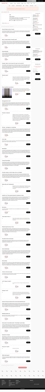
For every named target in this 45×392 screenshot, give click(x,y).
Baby (2, 384)
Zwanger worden (4, 382)
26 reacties (6, 109)
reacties (8, 23)
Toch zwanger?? (35, 21)
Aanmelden (37, 79)
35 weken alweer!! (35, 54)
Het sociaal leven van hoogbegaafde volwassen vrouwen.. (38, 51)
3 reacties (6, 213)
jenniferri (6, 308)
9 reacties (6, 36)
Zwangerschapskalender (19, 5)
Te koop (20, 17)
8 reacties (6, 48)
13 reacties (6, 204)
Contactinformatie (18, 381)
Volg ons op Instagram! (22, 367)
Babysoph (6, 233)
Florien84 (6, 167)
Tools (34, 3)
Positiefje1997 (16, 190)
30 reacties (6, 268)
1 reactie (6, 235)
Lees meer (28, 35)
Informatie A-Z (3, 381)
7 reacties (6, 157)
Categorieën (13, 5)
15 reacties (6, 145)
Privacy (17, 383)
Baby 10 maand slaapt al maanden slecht (37, 25)
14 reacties (6, 257)
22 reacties (6, 136)
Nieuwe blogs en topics (12, 382)
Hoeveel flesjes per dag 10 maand (37, 28)
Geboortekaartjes (35, 18)
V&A (23, 5)
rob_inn (5, 202)
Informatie (28, 3)
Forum (22, 3)
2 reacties (6, 245)
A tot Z (35, 5)
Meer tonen (37, 33)
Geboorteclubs (31, 5)
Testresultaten (37, 22)
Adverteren (17, 382)
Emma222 (16, 296)
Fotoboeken (27, 5)
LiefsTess (6, 58)
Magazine (11, 3)
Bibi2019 (6, 179)
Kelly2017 (6, 360)
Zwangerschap (39, 55)
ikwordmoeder (6, 255)
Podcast (15, 3)
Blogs (25, 3)
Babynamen (18, 3)
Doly (5, 143)
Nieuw (9, 5)
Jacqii (5, 155)
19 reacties (6, 331)
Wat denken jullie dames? (16, 348)
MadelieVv (6, 107)
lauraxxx (16, 285)
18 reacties (6, 362)
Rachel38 (6, 317)
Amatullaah (6, 243)
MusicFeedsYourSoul (7, 211)
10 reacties (6, 169)
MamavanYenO (17, 122)
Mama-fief (6, 34)
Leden (31, 3)
